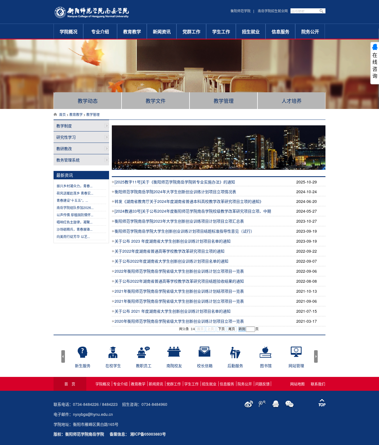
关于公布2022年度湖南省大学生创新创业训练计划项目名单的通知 (171, 261)
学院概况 (68, 31)
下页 (221, 329)
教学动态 (88, 100)
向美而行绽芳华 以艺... (73, 236)
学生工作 (221, 31)
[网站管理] (296, 354)
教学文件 (156, 100)
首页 (62, 114)
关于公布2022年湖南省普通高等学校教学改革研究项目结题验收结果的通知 (179, 281)
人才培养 (292, 100)
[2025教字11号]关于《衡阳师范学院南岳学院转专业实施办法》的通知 (175, 182)
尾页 (231, 329)
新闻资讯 (162, 31)
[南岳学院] (92, 19)
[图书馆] (265, 355)
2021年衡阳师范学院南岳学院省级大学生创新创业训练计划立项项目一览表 (179, 301)
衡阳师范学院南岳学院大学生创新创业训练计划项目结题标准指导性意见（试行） (184, 231)
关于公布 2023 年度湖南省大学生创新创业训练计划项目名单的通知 (173, 241)
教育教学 (132, 31)
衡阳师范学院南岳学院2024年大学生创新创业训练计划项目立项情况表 (175, 191)
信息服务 (280, 31)
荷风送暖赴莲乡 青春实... (75, 193)
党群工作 (191, 31)
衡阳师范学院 (241, 10)
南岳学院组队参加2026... (75, 207)
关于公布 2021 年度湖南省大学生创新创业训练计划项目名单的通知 (173, 311)
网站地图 (297, 383)
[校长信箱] (204, 354)
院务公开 (310, 31)
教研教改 (64, 148)
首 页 (69, 383)
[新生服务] (82, 355)
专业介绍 (100, 31)
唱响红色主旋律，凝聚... (74, 222)
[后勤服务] (235, 356)
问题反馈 (262, 383)
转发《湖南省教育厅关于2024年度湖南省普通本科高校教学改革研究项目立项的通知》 (189, 201)
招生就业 (251, 31)
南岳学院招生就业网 (273, 10)
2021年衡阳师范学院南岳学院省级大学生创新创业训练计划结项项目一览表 (179, 291)
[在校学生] (112, 356)
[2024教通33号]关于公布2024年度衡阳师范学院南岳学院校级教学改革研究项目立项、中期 (193, 211)
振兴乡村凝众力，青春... (74, 185)
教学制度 (64, 125)
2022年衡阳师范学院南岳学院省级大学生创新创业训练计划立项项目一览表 (179, 271)
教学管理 (224, 100)
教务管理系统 (68, 160)
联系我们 (318, 383)
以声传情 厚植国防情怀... (75, 214)
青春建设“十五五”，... (72, 200)
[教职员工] (143, 356)
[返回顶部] (322, 403)
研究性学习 (66, 137)
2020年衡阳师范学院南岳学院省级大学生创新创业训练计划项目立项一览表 (179, 321)
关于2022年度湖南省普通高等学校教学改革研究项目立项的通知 (169, 251)
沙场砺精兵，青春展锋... (74, 229)
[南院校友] (174, 354)
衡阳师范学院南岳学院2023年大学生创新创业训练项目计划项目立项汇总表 (179, 221)
